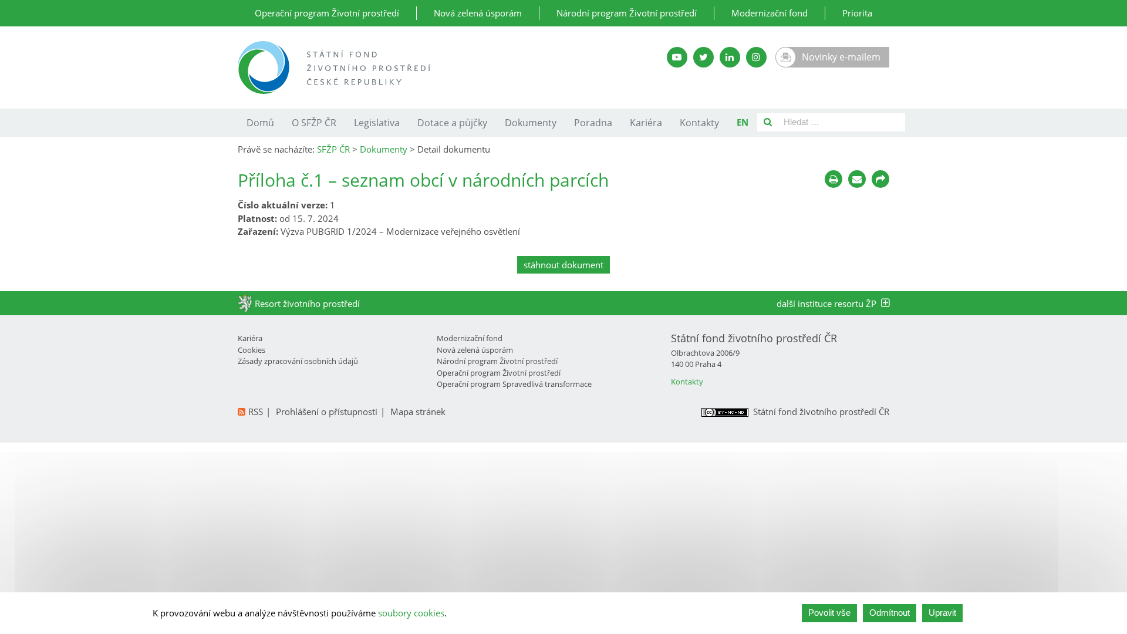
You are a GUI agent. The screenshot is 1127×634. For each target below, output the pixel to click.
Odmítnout (889, 613)
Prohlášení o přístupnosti (326, 411)
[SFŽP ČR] (424, 67)
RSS (255, 411)
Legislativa (377, 122)
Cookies (251, 350)
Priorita (857, 13)
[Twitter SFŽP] (703, 57)
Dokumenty (530, 122)
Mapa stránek (418, 411)
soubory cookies (411, 613)
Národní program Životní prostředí (626, 13)
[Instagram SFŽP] (756, 57)
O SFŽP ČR (314, 122)
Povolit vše (829, 613)
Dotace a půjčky (452, 122)
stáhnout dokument (563, 265)
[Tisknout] (833, 179)
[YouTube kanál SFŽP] (677, 57)
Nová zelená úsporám (478, 13)
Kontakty (699, 122)
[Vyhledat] (767, 122)
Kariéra (646, 122)
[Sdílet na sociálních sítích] (880, 179)
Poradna (593, 122)
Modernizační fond (769, 13)
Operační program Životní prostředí (327, 13)
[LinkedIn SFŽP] (730, 57)
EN (742, 122)
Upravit (942, 613)
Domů (260, 122)
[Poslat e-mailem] (857, 179)
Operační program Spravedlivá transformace (514, 384)
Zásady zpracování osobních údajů (298, 361)
